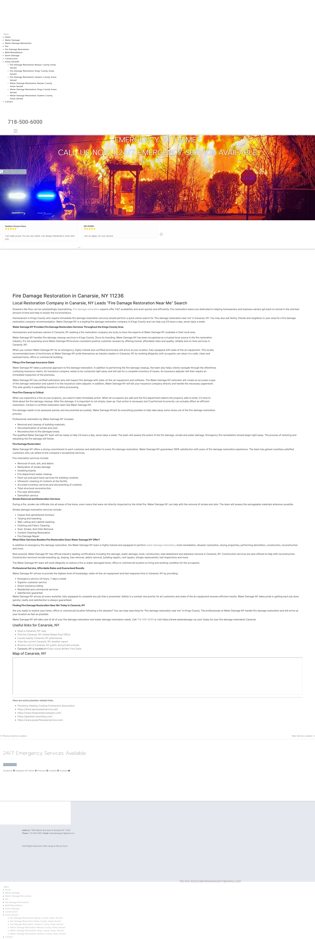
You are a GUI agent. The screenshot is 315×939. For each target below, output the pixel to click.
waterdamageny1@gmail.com (61, 833)
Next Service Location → (303, 736)
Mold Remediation (14, 52)
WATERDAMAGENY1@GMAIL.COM (220, 881)
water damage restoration (160, 545)
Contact (9, 101)
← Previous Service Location (13, 736)
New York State (72, 648)
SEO (57, 846)
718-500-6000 (25, 122)
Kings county (54, 648)
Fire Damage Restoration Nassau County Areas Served (36, 918)
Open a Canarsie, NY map (31, 630)
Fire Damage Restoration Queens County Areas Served (36, 924)
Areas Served (11, 61)
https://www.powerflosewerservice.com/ (40, 720)
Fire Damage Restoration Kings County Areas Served (35, 921)
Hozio (65, 846)
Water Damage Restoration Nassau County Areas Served (37, 927)
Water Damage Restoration (18, 43)
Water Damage (12, 40)
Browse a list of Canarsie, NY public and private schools (48, 645)
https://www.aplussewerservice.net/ (37, 709)
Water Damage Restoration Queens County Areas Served (38, 933)
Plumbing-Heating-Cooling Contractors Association (46, 705)
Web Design (48, 846)
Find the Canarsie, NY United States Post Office (43, 634)
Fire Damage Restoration (17, 49)
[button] (29, 34)
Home (7, 37)
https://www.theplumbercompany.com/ (39, 712)
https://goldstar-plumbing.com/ (35, 716)
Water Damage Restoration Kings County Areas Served (36, 930)
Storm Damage (12, 55)
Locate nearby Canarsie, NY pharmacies (39, 638)
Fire (6, 46)
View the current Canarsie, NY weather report (42, 641)
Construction (11, 58)
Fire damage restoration (86, 309)
